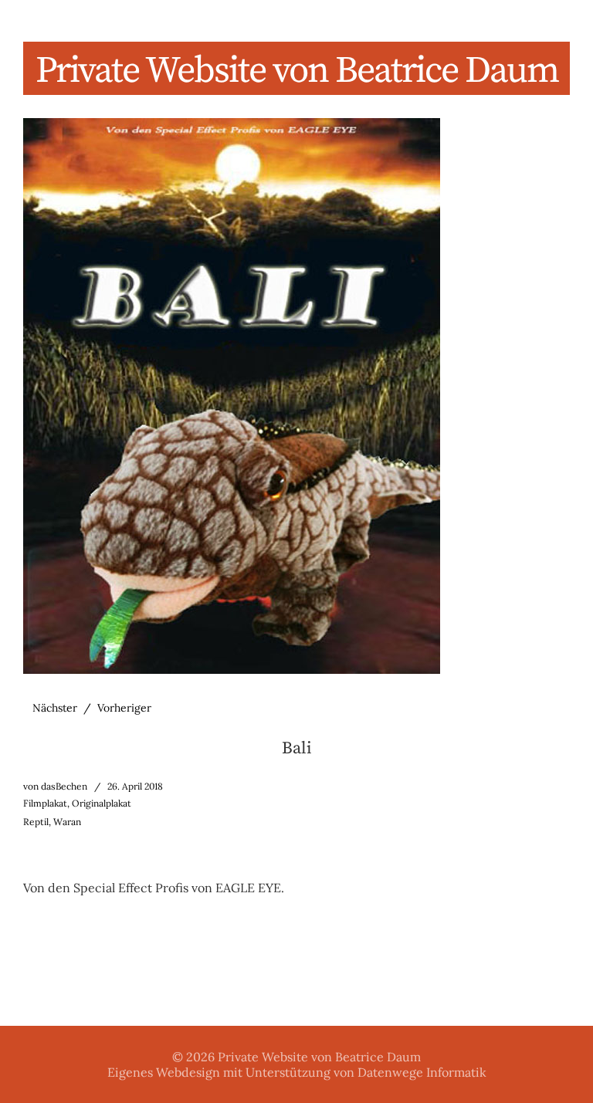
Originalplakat (101, 803)
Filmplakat (45, 803)
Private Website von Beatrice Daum (297, 71)
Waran (67, 821)
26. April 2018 (135, 786)
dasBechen (64, 786)
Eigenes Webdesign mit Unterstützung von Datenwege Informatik (296, 1072)
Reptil (36, 821)
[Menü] (42, 22)
